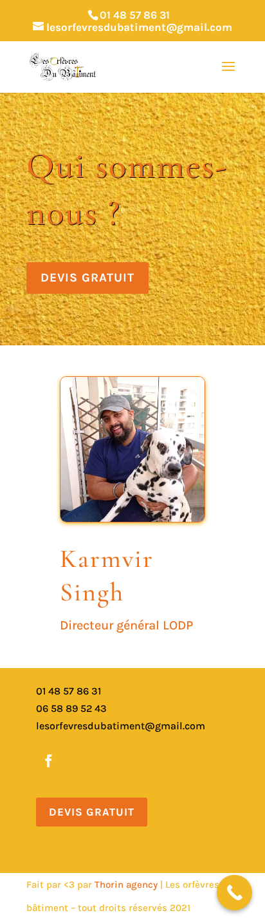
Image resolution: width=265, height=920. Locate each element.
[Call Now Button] (234, 892)
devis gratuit (91, 811)
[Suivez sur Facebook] (48, 761)
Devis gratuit (87, 278)
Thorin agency (127, 884)
